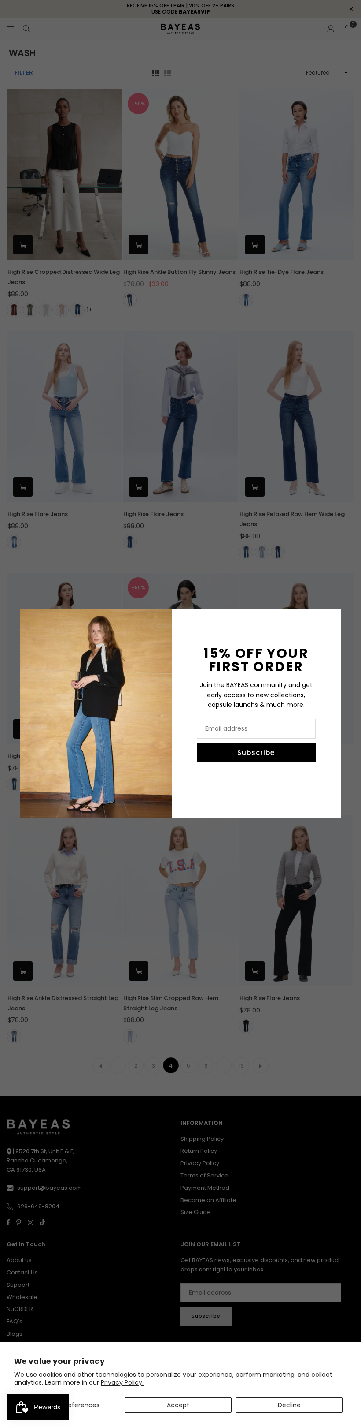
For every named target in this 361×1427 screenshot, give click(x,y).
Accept (178, 1405)
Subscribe (256, 752)
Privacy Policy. (122, 1382)
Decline (289, 1405)
